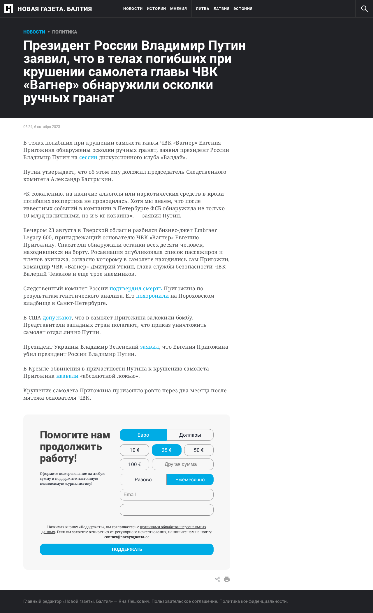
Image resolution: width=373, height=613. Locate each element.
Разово (143, 479)
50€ (199, 450)
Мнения (178, 8)
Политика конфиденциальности (253, 601)
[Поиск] (364, 8)
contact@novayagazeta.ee (126, 536)
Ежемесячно (190, 479)
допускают (57, 317)
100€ (134, 464)
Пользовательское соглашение (184, 601)
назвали (67, 375)
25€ (167, 450)
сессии (88, 157)
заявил (149, 346)
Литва (203, 8)
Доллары (190, 435)
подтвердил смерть (136, 288)
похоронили (152, 295)
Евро (143, 435)
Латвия (222, 8)
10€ (135, 450)
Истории (156, 8)
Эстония (242, 8)
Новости (132, 8)
